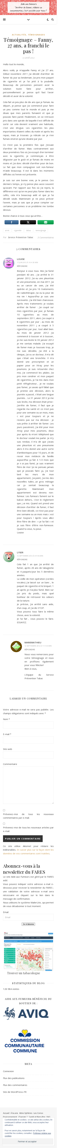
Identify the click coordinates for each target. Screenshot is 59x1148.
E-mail (7, 734)
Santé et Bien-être (37, 1116)
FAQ (48, 1116)
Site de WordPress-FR (14, 1091)
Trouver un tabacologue (23, 973)
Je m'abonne (28, 924)
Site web (7, 748)
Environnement (10, 1116)
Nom (6, 719)
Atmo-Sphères (25, 1113)
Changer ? (23, 1116)
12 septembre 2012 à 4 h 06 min (30, 556)
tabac (28, 230)
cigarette (17, 230)
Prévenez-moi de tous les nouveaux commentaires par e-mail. (28, 816)
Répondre (22, 266)
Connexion (8, 1071)
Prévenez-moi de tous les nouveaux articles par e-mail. (28, 829)
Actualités (19, 34)
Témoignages (36, 34)
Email (5, 912)
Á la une (14, 1113)
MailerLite (36, 902)
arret (7, 230)
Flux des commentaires (15, 1084)
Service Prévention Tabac (20, 237)
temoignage (41, 230)
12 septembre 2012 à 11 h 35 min (38, 646)
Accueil (6, 1113)
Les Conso (38, 1113)
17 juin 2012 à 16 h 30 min (27, 262)
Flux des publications (14, 1078)
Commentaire (10, 763)
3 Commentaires (46, 237)
